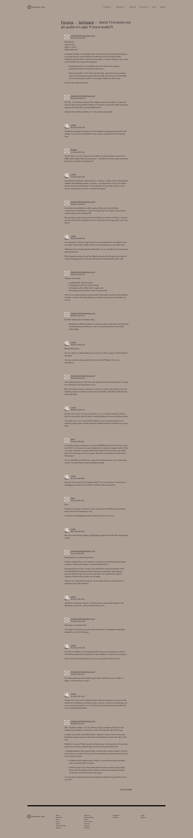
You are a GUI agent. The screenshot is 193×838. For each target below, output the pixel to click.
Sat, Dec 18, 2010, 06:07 (77, 441)
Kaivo (58, 819)
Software (86, 22)
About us (133, 7)
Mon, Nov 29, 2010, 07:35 (78, 38)
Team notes (88, 821)
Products (106, 7)
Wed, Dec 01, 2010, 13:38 (78, 378)
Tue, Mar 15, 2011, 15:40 (77, 696)
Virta (57, 821)
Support (87, 826)
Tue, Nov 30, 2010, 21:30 (78, 176)
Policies (86, 828)
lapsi (73, 439)
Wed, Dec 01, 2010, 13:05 (78, 344)
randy (73, 125)
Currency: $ (143, 7)
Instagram (115, 815)
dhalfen (74, 150)
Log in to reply (126, 789)
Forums (67, 22)
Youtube (115, 817)
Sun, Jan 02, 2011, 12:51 (77, 500)
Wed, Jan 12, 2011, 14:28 (77, 599)
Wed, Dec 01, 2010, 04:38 (78, 204)
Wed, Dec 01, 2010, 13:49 (78, 409)
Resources (119, 7)
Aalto (57, 815)
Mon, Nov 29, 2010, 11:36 (78, 127)
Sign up (163, 7)
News (86, 819)
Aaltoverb (59, 817)
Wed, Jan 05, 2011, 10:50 (77, 531)
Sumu (58, 824)
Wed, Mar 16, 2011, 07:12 (78, 723)
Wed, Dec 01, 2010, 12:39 (78, 274)
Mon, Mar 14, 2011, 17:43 (78, 647)
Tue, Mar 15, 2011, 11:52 (77, 674)
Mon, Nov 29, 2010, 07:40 (78, 98)
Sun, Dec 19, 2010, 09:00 (77, 478)
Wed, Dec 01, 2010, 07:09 (78, 238)
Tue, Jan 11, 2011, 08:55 (77, 553)
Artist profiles (88, 817)
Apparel (58, 828)
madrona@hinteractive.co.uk (83, 36)
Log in (154, 7)
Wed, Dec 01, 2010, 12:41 (78, 315)
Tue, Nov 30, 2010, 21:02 (78, 152)
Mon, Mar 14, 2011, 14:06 (78, 621)
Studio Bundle (61, 826)
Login (143, 815)
